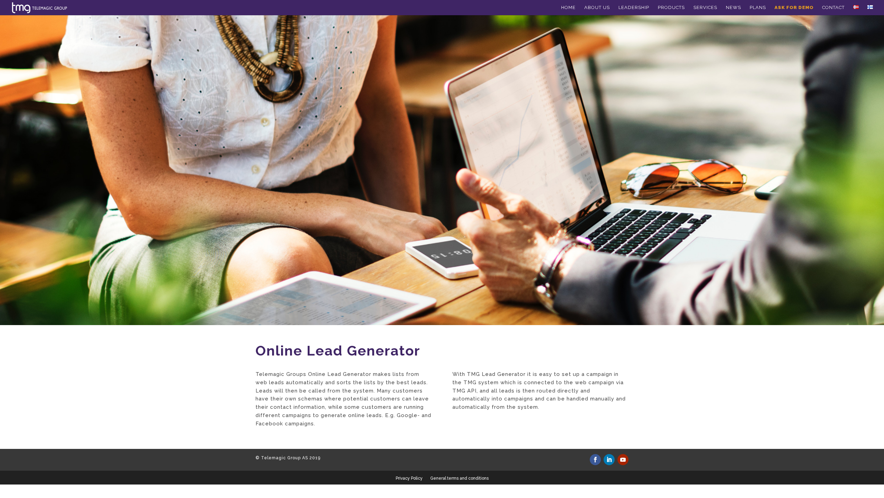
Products (671, 7)
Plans (758, 7)
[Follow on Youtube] (622, 459)
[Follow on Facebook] (595, 459)
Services (705, 7)
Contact (833, 7)
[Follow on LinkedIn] (609, 459)
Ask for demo (794, 7)
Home (568, 7)
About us (597, 7)
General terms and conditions (459, 478)
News (733, 7)
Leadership (633, 7)
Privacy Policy (409, 478)
